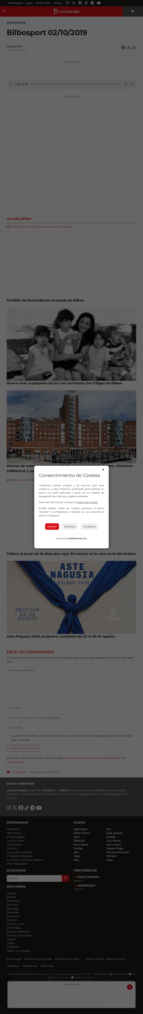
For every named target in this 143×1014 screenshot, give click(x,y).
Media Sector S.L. (78, 538)
